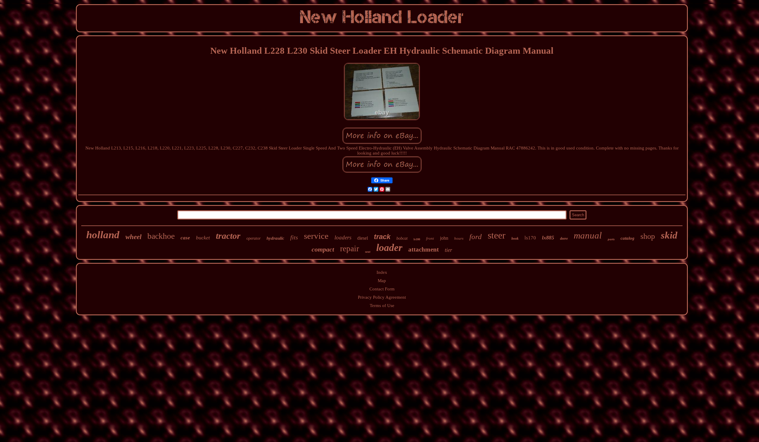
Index (382, 272)
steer (497, 235)
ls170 (530, 238)
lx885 (548, 238)
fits (294, 237)
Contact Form (382, 289)
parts (611, 239)
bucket (203, 238)
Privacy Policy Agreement (382, 297)
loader (389, 247)
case (185, 238)
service (316, 236)
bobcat (402, 238)
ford (475, 237)
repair (349, 248)
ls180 (417, 239)
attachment (423, 249)
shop (647, 236)
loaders (342, 237)
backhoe (161, 236)
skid (669, 235)
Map (382, 280)
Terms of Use (382, 305)
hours (458, 238)
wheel (133, 237)
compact (323, 249)
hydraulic (275, 238)
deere (564, 238)
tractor (228, 236)
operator (253, 238)
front (430, 238)
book (515, 238)
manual (588, 235)
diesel (362, 238)
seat (367, 251)
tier (448, 250)
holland (102, 235)
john (444, 238)
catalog (627, 238)
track (382, 237)
